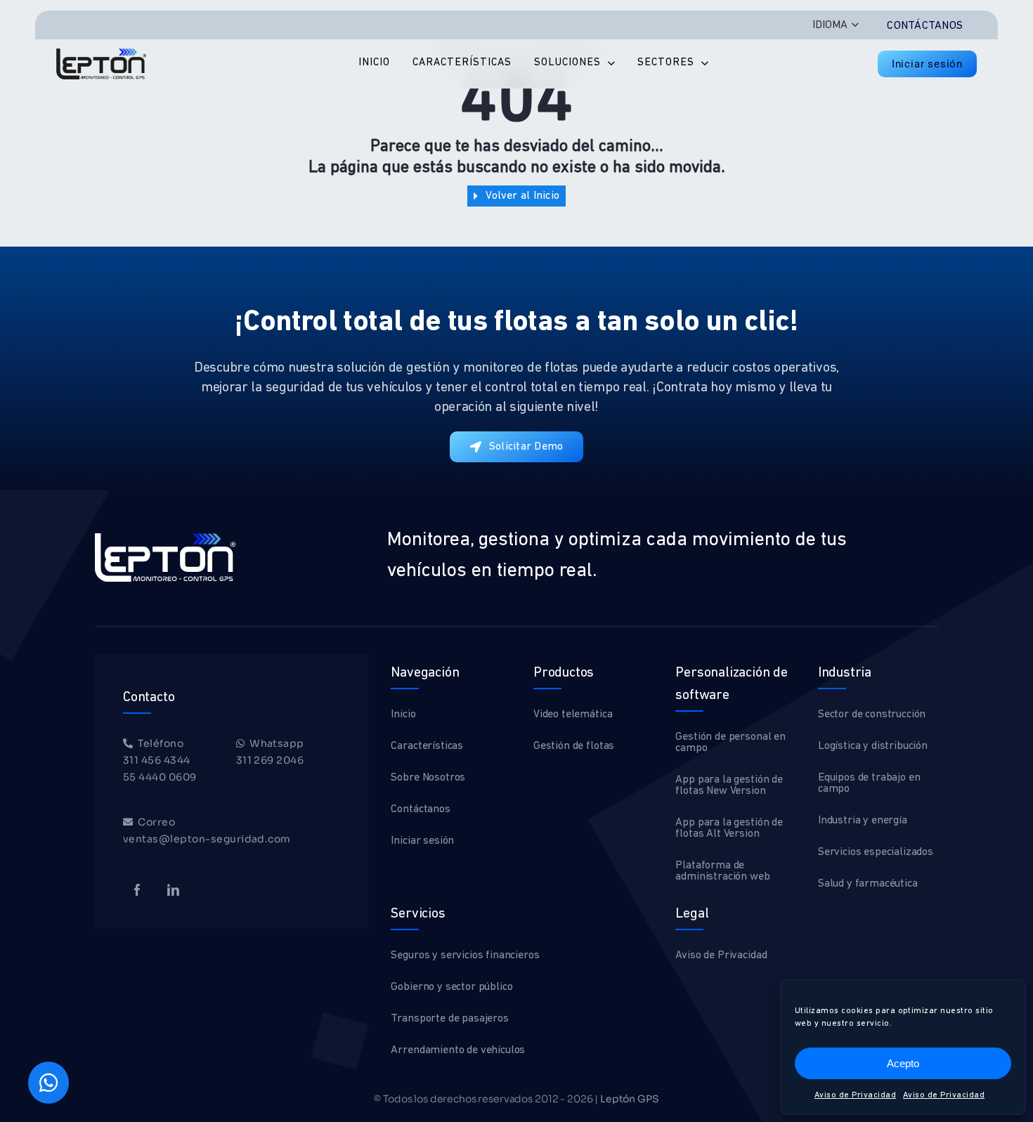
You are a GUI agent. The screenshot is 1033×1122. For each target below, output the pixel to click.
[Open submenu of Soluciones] (608, 63)
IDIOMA (829, 25)
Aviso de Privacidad (855, 1095)
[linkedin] (173, 889)
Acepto (903, 1063)
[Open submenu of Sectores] (701, 63)
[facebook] (137, 889)
